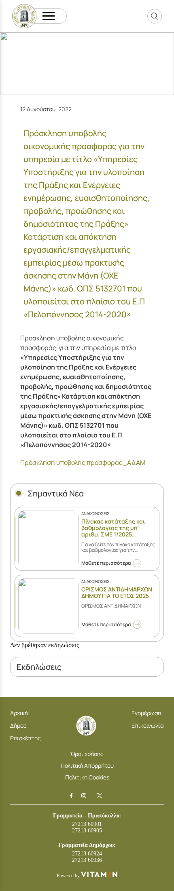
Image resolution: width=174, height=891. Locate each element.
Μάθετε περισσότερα (106, 563)
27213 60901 (87, 824)
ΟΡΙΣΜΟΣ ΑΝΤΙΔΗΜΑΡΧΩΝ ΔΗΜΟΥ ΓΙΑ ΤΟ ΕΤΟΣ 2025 (116, 592)
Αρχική (19, 713)
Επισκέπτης (25, 738)
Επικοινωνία (148, 725)
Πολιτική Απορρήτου (87, 765)
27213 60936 (87, 860)
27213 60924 (87, 854)
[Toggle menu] (48, 16)
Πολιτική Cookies (87, 777)
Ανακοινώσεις (95, 513)
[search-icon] (154, 16)
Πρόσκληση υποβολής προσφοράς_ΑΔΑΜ (82, 462)
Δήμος (18, 725)
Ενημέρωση (146, 713)
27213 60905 (87, 831)
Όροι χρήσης (87, 754)
